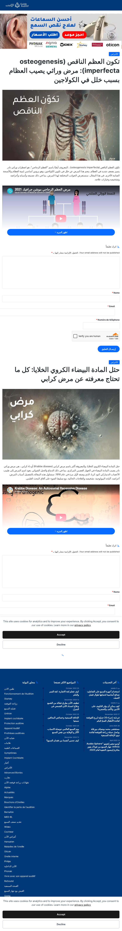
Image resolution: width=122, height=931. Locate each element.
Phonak (8, 871)
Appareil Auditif (12, 728)
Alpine (7, 787)
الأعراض (114, 54)
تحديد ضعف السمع (12, 822)
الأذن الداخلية (10, 866)
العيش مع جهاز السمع (14, 891)
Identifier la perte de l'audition (19, 807)
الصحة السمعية (11, 886)
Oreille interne (11, 856)
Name (116, 292)
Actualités (9, 792)
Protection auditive (14, 723)
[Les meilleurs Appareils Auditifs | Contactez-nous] (61, 31)
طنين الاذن (9, 689)
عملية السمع (10, 708)
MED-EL (8, 817)
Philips (7, 861)
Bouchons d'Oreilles (14, 802)
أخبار (6, 762)
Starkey (8, 698)
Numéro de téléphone (108, 319)
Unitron (8, 713)
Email (111, 306)
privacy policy (83, 904)
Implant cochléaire (13, 718)
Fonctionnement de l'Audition (19, 693)
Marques (8, 797)
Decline (61, 924)
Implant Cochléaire (14, 758)
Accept (61, 914)
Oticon (7, 851)
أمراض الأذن (10, 836)
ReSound (9, 881)
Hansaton (9, 841)
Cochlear (9, 832)
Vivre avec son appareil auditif (19, 876)
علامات (7, 743)
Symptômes (10, 753)
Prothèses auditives (14, 733)
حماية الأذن (9, 738)
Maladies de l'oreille (14, 846)
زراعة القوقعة (10, 703)
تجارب (7, 777)
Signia (7, 896)
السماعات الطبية (12, 748)
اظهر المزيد (61, 232)
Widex (7, 827)
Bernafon (9, 812)
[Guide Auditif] (22, 5)
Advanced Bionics (13, 772)
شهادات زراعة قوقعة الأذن (16, 782)
